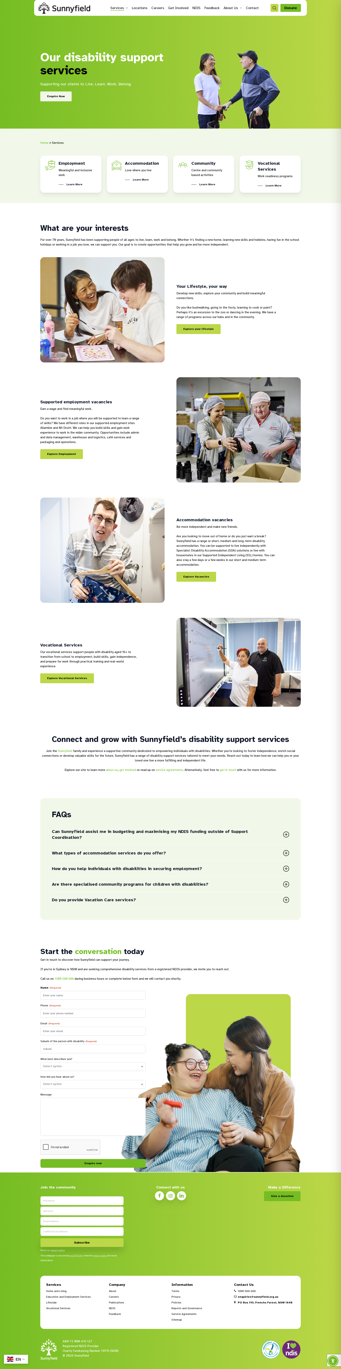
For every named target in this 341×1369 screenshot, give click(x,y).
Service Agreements (184, 1314)
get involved (127, 770)
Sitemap (176, 1319)
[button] (56, 96)
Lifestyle (51, 1302)
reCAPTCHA (76, 1255)
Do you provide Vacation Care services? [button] (94, 899)
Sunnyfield (65, 751)
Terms (175, 1291)
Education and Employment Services (68, 1296)
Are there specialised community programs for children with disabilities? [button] (130, 884)
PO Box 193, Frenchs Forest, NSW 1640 (264, 1302)
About (112, 1291)
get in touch (228, 770)
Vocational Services (58, 1308)
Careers (114, 1296)
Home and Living (56, 1291)
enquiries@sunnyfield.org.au (257, 1296)
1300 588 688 (64, 979)
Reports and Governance (186, 1308)
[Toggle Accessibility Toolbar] (333, 1361)
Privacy (175, 1296)
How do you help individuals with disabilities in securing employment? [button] (127, 868)
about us (112, 770)
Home (44, 143)
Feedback (115, 1314)
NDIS (112, 1308)
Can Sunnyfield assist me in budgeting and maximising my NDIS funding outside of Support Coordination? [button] (150, 834)
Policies (176, 1302)
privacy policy (58, 1250)
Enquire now (93, 1163)
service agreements (169, 770)
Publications (116, 1302)
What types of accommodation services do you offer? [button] (109, 853)
